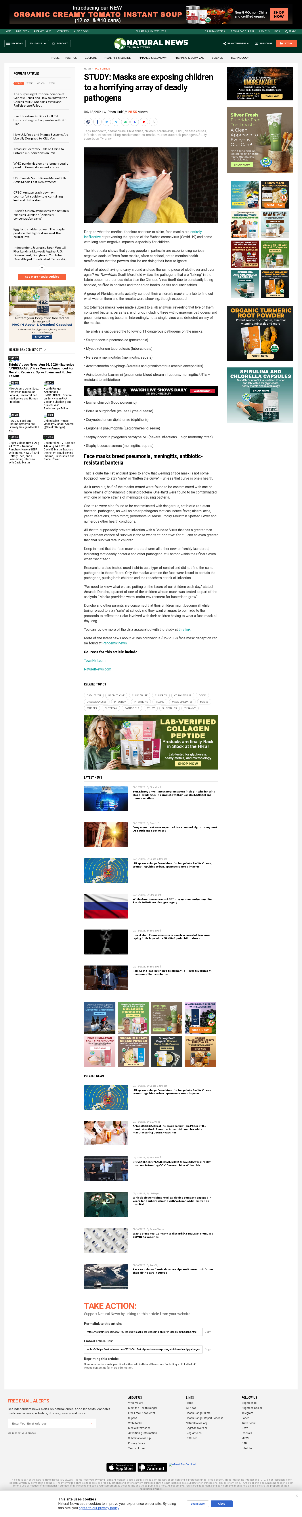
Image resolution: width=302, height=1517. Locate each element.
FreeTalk (247, 1433)
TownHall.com (94, 661)
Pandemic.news (114, 643)
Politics (71, 57)
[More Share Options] (153, 122)
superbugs (91, 138)
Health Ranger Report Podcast (204, 1418)
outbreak (174, 135)
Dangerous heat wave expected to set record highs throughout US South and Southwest (175, 829)
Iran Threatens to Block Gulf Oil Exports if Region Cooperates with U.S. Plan (40, 120)
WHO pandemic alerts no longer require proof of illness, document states (40, 165)
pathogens (189, 135)
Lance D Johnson (158, 859)
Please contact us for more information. (108, 1367)
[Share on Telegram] (116, 122)
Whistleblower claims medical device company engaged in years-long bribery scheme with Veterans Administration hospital (172, 1201)
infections (105, 135)
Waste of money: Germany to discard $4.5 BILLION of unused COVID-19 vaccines (173, 1235)
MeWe (245, 1438)
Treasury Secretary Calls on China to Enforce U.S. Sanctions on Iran (38, 150)
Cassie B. (155, 823)
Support (132, 1418)
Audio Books (80, 31)
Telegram (247, 1413)
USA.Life (247, 1448)
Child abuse (135, 131)
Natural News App (196, 1423)
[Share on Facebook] (98, 122)
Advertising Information (142, 1433)
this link (185, 629)
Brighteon (22, 31)
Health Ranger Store (198, 1413)
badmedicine (117, 131)
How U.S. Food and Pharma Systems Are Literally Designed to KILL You (41, 136)
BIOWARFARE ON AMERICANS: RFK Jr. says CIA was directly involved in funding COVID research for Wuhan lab (172, 1163)
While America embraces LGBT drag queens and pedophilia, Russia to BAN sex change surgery (172, 900)
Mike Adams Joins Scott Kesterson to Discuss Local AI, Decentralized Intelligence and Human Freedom (24, 395)
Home (7, 31)
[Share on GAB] (125, 122)
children (150, 131)
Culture (91, 57)
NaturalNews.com (97, 669)
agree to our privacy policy (99, 1508)
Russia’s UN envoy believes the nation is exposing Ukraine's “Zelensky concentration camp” (41, 214)
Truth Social (249, 1423)
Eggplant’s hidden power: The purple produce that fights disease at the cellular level (39, 233)
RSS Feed (191, 1438)
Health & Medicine (118, 57)
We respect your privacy (22, 1433)
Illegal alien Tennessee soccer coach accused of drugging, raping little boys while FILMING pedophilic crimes (171, 936)
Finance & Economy (153, 57)
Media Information (139, 1428)
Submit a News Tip (139, 1438)
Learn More (198, 1503)
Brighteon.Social (252, 1408)
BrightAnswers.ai (215, 31)
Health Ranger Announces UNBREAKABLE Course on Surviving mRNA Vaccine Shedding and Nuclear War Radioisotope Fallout (58, 398)
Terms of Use (136, 1448)
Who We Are (135, 1402)
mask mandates (133, 135)
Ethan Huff (115, 112)
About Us (264, 31)
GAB (244, 1443)
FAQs (277, 31)
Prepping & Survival (189, 57)
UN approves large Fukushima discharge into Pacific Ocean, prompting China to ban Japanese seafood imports (172, 865)
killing (117, 135)
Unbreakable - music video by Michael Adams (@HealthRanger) (59, 424)
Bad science (102, 68)
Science (217, 57)
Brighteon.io (249, 1402)
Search (293, 31)
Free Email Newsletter (141, 1413)
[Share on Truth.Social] (135, 122)
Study (202, 135)
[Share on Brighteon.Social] (88, 122)
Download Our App (242, 31)
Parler (245, 1418)
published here (157, 1485)
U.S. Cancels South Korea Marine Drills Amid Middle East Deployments (39, 179)
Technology (240, 57)
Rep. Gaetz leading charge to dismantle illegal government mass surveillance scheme (172, 972)
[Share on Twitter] (107, 122)
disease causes (195, 131)
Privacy (99, 1479)
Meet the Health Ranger (142, 1408)
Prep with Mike (42, 31)
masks (150, 135)
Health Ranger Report (25, 350)
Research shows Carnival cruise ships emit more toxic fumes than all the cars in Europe (173, 1271)
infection (90, 135)
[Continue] (91, 1423)
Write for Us (135, 1423)
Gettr (245, 1428)
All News (191, 1408)
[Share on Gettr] (144, 122)
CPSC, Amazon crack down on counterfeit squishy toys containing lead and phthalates (38, 196)
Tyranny (106, 138)
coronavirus (165, 131)
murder (162, 135)
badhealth (99, 131)
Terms (109, 1479)
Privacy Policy (136, 1443)
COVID (179, 131)
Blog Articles (194, 1433)
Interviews (62, 31)
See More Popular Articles (42, 276)
